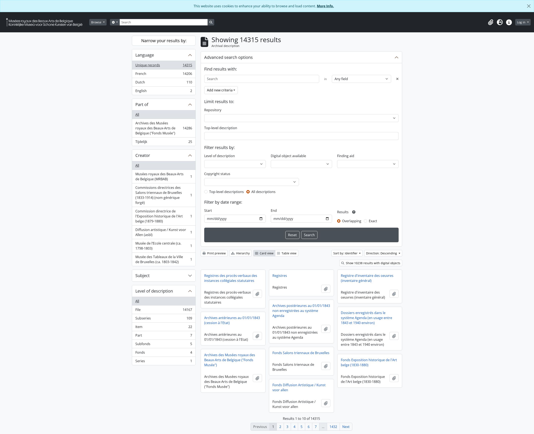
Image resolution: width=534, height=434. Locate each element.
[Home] (46, 22)
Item (163, 327)
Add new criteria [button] (220, 90)
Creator (142, 155)
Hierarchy (242, 253)
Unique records (163, 66)
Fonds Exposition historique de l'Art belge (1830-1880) (369, 362)
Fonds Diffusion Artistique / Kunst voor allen (299, 387)
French (163, 74)
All (137, 114)
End (274, 210)
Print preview (216, 253)
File (163, 310)
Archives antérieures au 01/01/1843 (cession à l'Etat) (232, 320)
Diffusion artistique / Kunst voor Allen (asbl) (163, 232)
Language (144, 55)
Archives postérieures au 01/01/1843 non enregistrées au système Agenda (301, 310)
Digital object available (288, 156)
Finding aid (345, 156)
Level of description (154, 291)
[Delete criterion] (397, 78)
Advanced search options (228, 57)
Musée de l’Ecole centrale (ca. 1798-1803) (163, 246)
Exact (373, 221)
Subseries (163, 319)
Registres (279, 275)
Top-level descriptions (226, 191)
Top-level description (220, 128)
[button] (490, 22)
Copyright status (217, 174)
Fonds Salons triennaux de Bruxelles (300, 353)
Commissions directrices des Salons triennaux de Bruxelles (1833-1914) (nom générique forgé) (163, 195)
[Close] (529, 6)
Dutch (163, 83)
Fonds (163, 353)
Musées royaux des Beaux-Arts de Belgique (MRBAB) (163, 176)
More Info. (325, 6)
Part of (141, 104)
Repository (212, 110)
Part (163, 336)
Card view (266, 253)
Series (163, 362)
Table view (288, 253)
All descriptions (263, 191)
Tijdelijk (163, 142)
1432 (333, 426)
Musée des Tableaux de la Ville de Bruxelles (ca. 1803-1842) (163, 259)
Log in (521, 22)
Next (346, 426)
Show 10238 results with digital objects (372, 263)
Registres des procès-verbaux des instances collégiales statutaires (230, 278)
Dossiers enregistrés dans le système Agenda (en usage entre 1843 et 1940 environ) (366, 317)
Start (208, 210)
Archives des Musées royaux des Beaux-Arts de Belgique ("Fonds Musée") (163, 128)
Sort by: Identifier (345, 253)
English (163, 91)
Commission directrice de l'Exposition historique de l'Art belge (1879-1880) (163, 216)
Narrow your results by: (163, 40)
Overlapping (351, 221)
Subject (142, 275)
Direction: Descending (382, 253)
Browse (96, 22)
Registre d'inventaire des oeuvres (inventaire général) (367, 278)
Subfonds (163, 345)
